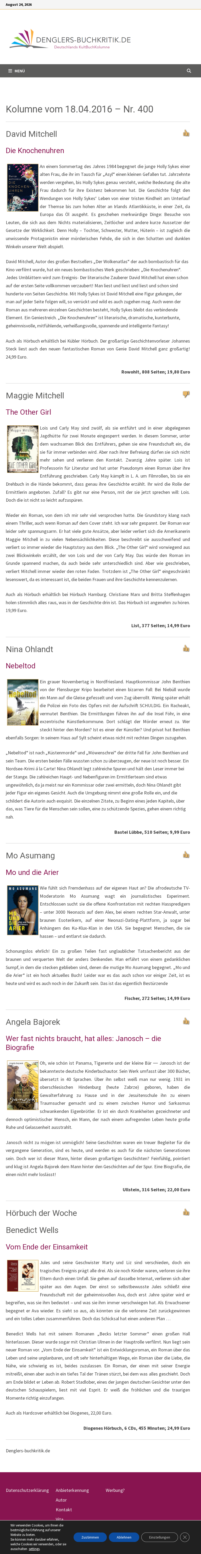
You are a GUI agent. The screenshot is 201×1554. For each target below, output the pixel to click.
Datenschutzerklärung (27, 1490)
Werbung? (115, 1490)
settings (34, 1549)
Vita (59, 1519)
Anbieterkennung (72, 1490)
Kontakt (64, 1510)
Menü (20, 70)
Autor (61, 1500)
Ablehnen (124, 1537)
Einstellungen (159, 1537)
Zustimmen (90, 1537)
